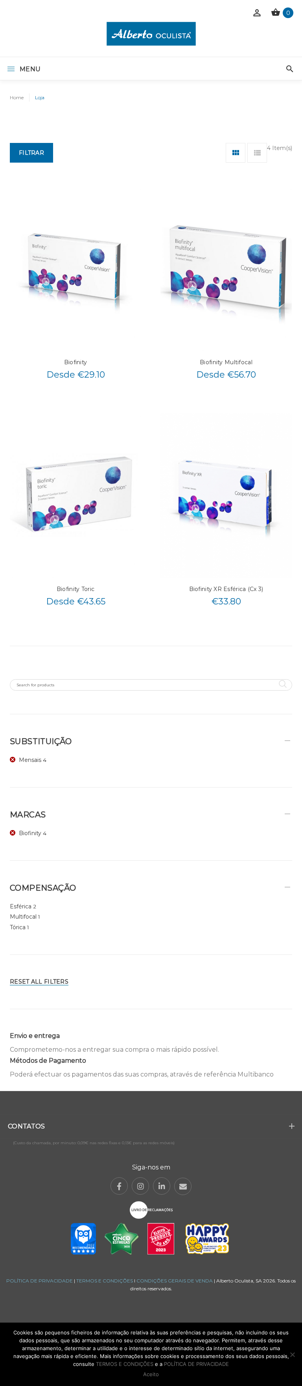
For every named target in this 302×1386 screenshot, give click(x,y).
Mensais (30, 759)
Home (17, 97)
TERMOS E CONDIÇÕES (104, 1281)
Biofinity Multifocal (226, 362)
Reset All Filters (39, 981)
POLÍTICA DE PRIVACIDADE (39, 1281)
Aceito (151, 1374)
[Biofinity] (75, 268)
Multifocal (23, 916)
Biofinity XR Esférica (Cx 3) (226, 589)
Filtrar (31, 152)
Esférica (20, 906)
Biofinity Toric (75, 589)
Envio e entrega (35, 1036)
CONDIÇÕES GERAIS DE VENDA (175, 1281)
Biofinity (75, 362)
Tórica (18, 927)
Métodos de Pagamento (48, 1060)
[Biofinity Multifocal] (226, 268)
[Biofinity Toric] (75, 495)
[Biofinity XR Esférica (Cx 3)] (226, 495)
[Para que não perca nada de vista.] (151, 34)
